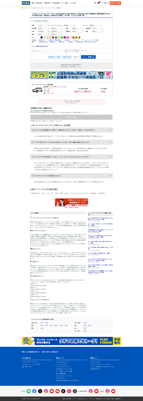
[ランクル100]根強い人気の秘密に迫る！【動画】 (99, 253)
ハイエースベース (26, 364)
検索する (88, 57)
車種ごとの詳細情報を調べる (30, 352)
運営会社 (64, 398)
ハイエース (35, 362)
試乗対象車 (80, 42)
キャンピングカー (87, 40)
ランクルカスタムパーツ (62, 362)
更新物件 (59, 40)
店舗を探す (47, 3)
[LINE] (28, 391)
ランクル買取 (59, 371)
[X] (40, 391)
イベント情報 (64, 3)
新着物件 (67, 40)
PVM (56, 193)
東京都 (41, 325)
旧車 (26, 366)
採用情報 (69, 398)
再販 (61, 193)
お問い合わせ (81, 398)
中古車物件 (51, 40)
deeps (66, 193)
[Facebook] (34, 391)
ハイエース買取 (68, 371)
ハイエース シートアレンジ (63, 366)
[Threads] (75, 391)
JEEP (38, 364)
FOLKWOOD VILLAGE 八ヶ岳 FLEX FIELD (67, 380)
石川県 (84, 322)
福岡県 (84, 330)
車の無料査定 (56, 3)
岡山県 (84, 328)
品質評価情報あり (43, 42)
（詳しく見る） (62, 86)
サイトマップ (75, 398)
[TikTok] (63, 391)
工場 (30, 366)
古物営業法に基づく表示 (101, 398)
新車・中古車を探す (37, 3)
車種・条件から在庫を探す (50, 352)
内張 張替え (93, 193)
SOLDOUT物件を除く (92, 42)
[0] (98, 3)
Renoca (76, 40)
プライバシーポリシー (90, 398)
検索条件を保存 (67, 57)
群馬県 (66, 325)
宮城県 (46, 322)
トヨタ (82, 50)
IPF (52, 193)
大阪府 (41, 328)
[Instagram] (46, 391)
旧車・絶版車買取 (60, 373)
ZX (85, 50)
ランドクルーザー (26, 362)
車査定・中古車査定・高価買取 (71, 207)
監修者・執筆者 (110, 398)
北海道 (41, 322)
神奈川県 (56, 325)
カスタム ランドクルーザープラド (79, 193)
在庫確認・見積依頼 (115, 3)
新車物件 (41, 40)
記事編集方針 (118, 398)
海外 (23, 366)
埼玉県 (46, 325)
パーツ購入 (104, 3)
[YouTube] (52, 391)
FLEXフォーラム (60, 378)
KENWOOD (102, 193)
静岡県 (89, 325)
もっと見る (73, 3)
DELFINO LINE (76, 50)
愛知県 (84, 325)
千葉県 (51, 325)
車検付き (62, 42)
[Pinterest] (69, 391)
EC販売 (97, 40)
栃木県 (61, 325)
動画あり (53, 42)
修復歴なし (72, 42)
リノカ (34, 364)
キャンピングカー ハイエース (64, 376)
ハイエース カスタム (61, 364)
